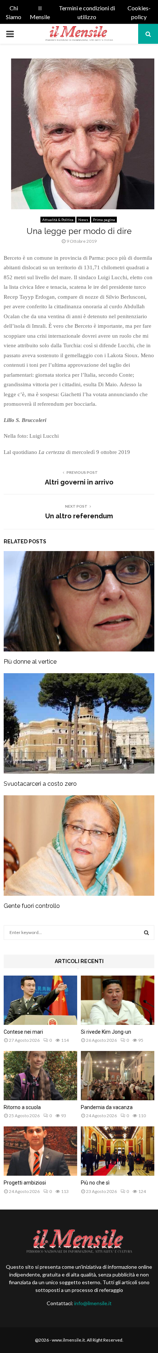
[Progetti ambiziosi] (40, 1150)
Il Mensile (40, 12)
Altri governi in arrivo (79, 482)
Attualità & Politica (57, 219)
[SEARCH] (146, 932)
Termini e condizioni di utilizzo (87, 12)
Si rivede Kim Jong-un (106, 1032)
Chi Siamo (13, 12)
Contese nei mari (23, 1032)
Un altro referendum (79, 516)
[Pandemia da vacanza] (117, 1075)
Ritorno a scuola (22, 1107)
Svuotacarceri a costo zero (40, 783)
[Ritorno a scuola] (40, 1075)
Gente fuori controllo (32, 905)
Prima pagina (104, 219)
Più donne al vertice (30, 661)
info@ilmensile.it (93, 1303)
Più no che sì (95, 1183)
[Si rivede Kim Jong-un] (117, 1000)
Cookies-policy (139, 12)
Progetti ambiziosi (25, 1183)
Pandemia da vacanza (107, 1107)
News (83, 219)
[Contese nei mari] (40, 1000)
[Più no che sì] (117, 1150)
